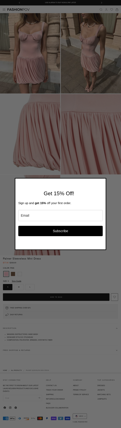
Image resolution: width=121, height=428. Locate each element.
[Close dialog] (103, 181)
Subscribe (60, 231)
